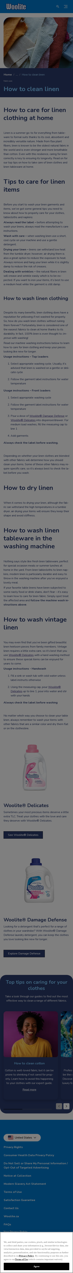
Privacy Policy (26, 1255)
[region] (36, 1252)
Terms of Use (21, 1259)
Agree (36, 1266)
